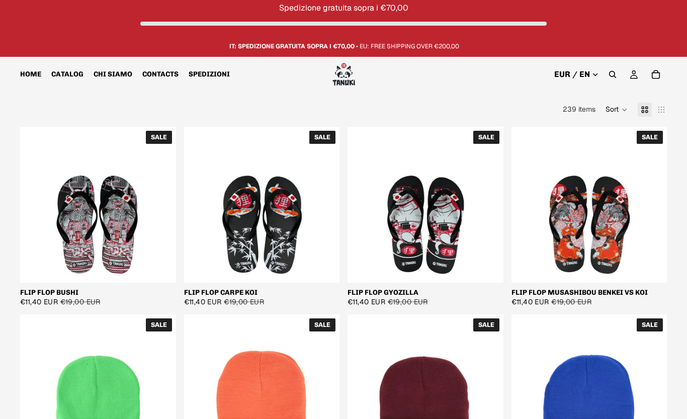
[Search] (613, 75)
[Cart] (656, 75)
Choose (168, 266)
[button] (617, 110)
